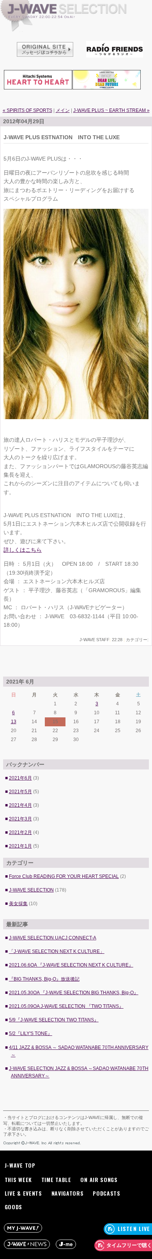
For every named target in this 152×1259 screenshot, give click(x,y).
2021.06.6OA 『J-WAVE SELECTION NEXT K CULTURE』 (71, 965)
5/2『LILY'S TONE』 (30, 1033)
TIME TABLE (56, 1179)
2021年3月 (20, 819)
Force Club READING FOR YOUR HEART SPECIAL (64, 876)
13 (13, 721)
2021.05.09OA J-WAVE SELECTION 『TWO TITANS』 (66, 1006)
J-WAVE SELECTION (76, 33)
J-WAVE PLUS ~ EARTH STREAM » (111, 110)
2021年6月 (20, 778)
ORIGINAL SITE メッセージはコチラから (45, 48)
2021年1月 (20, 846)
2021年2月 (20, 832)
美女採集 (18, 903)
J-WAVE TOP (20, 1165)
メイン (63, 110)
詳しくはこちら (23, 550)
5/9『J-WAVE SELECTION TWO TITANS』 (54, 1020)
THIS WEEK (18, 1179)
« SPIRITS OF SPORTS (27, 110)
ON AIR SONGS (98, 1179)
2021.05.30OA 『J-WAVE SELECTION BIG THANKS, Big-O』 (73, 992)
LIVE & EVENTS (23, 1193)
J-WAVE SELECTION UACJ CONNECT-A (52, 938)
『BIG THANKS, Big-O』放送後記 (44, 979)
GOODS (14, 1207)
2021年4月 (20, 805)
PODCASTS (106, 1193)
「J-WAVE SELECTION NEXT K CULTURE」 (56, 951)
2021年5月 (20, 791)
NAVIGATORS (67, 1193)
